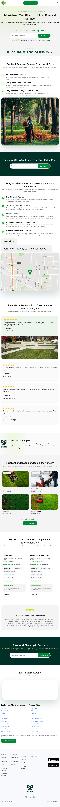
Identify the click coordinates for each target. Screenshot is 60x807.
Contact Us (14, 757)
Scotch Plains (4, 731)
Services (3, 757)
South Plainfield (5, 711)
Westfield (33, 723)
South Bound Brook (36, 721)
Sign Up (23, 759)
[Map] (30, 690)
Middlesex (4, 721)
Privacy (9, 801)
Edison (33, 711)
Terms (4, 801)
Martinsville (34, 729)
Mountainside (35, 726)
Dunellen (3, 713)
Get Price (43, 35)
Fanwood (3, 723)
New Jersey (23, 11)
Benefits (23, 763)
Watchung (4, 718)
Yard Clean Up (41, 11)
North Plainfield (5, 716)
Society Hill (4, 726)
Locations (16, 11)
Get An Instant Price (31, 3)
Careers (13, 765)
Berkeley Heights (36, 718)
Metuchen (34, 708)
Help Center (15, 761)
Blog (2, 765)
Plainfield (3, 708)
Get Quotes (43, 655)
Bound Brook (34, 716)
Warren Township (6, 729)
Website (6, 594)
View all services (30, 523)
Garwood (33, 731)
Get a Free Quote (9, 740)
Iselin (32, 713)
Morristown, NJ (32, 11)
